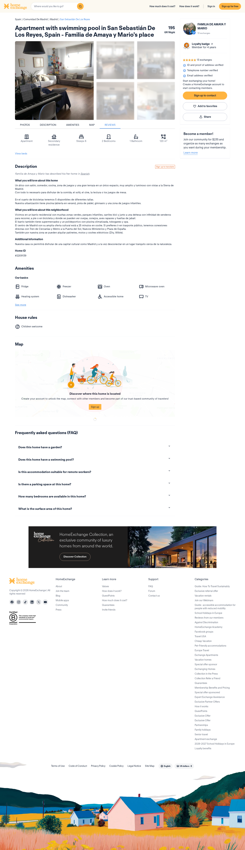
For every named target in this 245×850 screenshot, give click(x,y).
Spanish (84, 173)
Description (48, 124)
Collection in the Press (206, 673)
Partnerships (201, 725)
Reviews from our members (209, 617)
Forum (151, 591)
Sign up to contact (205, 95)
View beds (21, 153)
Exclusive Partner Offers (207, 701)
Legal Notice (134, 766)
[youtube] (45, 602)
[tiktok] (25, 602)
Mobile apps (62, 600)
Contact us (154, 595)
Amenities (72, 124)
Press (59, 609)
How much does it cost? (162, 6)
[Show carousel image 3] (115, 101)
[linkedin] (32, 602)
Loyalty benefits (203, 748)
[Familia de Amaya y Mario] (189, 28)
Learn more (191, 152)
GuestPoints (108, 595)
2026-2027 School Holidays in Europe (214, 743)
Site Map (149, 766)
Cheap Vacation (203, 641)
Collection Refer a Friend (207, 678)
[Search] (80, 6)
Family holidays (203, 729)
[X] (38, 602)
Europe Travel (202, 650)
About (59, 586)
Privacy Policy (98, 766)
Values (105, 586)
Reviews (110, 124)
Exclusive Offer (202, 715)
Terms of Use (58, 766)
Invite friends (109, 609)
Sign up (95, 407)
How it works (201, 706)
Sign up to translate (165, 166)
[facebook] (12, 602)
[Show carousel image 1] (115, 60)
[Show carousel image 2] (156, 60)
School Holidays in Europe (208, 613)
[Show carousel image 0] (54, 80)
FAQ (150, 586)
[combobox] (57, 6)
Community (62, 605)
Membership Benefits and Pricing (212, 687)
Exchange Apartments (206, 655)
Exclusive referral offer (206, 591)
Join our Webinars (204, 600)
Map (92, 124)
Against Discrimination (206, 622)
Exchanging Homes (205, 669)
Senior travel (201, 734)
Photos (25, 124)
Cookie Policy (116, 766)
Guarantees (108, 605)
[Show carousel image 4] (156, 101)
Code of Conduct (78, 766)
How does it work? (189, 6)
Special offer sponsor (206, 664)
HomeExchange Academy (208, 627)
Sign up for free (230, 6)
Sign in (211, 6)
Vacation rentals (203, 595)
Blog (58, 595)
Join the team (62, 591)
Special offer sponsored (207, 692)
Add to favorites (207, 106)
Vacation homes (203, 659)
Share (207, 116)
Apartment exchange (206, 739)
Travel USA (200, 636)
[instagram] (18, 602)
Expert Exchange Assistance (210, 697)
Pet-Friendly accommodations (210, 645)
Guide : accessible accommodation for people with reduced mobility (215, 607)
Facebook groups (204, 631)
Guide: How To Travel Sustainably (212, 586)
